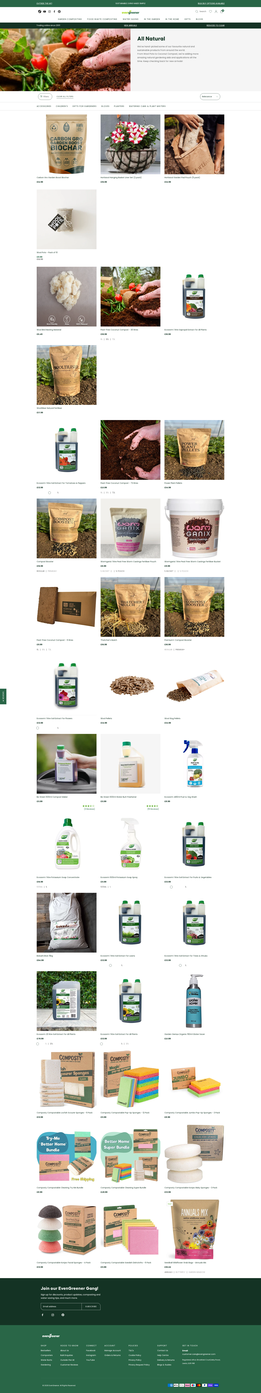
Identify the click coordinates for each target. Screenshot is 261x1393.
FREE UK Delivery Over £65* (130, 3)
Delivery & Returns (166, 1360)
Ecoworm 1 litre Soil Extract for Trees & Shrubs (185, 955)
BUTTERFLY (180, 1272)
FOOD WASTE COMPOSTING (102, 19)
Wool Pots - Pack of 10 (47, 252)
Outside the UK (67, 1360)
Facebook (90, 1351)
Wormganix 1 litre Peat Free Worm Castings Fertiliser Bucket (192, 561)
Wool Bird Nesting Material (49, 329)
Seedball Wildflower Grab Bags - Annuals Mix (185, 1262)
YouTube (90, 1360)
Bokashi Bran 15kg (45, 955)
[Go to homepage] (130, 12)
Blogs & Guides (164, 1365)
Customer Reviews (69, 1365)
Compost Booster (45, 561)
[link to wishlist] (210, 11)
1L (58, 492)
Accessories (44, 106)
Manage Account (112, 1351)
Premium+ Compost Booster (178, 640)
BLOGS (199, 19)
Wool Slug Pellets (172, 718)
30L (107, 339)
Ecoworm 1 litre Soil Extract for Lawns (118, 955)
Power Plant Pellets (173, 483)
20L (51, 1043)
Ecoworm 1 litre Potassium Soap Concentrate (58, 877)
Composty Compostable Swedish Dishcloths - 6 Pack (126, 1262)
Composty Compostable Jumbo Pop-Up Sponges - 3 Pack (192, 1112)
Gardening (46, 1365)
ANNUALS (168, 1272)
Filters (46, 96)
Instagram (91, 1355)
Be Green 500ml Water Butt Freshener (119, 797)
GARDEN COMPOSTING (70, 19)
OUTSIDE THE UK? (44, 3)
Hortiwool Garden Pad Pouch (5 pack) (182, 177)
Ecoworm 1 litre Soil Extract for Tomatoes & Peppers (61, 483)
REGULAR (41, 571)
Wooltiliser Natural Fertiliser (49, 408)
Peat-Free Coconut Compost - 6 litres (55, 640)
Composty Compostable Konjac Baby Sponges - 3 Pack (190, 1187)
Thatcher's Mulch (109, 640)
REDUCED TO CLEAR (216, 25)
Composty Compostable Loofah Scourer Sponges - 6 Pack (64, 1112)
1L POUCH (120, 571)
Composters (47, 1355)
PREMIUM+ (52, 571)
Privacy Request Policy (139, 1365)
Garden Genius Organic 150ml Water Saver (184, 1034)
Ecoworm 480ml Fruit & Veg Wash (180, 797)
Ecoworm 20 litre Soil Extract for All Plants (56, 1034)
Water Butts (46, 1360)
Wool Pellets (106, 718)
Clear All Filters (65, 96)
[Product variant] (49, 493)
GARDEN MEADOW (197, 1272)
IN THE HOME (172, 19)
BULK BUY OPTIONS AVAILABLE (211, 3)
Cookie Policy (135, 1355)
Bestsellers (46, 1351)
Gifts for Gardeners (84, 106)
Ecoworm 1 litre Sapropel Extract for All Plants (185, 329)
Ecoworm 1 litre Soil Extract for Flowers (54, 718)
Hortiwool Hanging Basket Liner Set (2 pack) (121, 177)
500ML (40, 886)
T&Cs (131, 1351)
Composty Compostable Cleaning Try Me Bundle (60, 1187)
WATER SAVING (131, 19)
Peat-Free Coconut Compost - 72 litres (119, 483)
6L (102, 339)
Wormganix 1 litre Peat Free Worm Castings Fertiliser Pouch (128, 561)
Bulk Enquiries (66, 1355)
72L (113, 339)
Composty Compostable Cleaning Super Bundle (123, 1187)
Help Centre (163, 1355)
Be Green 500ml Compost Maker (52, 797)
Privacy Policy (135, 1360)
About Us (64, 1351)
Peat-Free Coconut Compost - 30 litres (119, 329)
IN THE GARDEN (152, 19)
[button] (3, 696)
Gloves (105, 106)
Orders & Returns (112, 1355)
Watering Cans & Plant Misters (147, 106)
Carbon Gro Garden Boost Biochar (53, 177)
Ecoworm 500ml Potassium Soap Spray (119, 877)
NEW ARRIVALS (130, 25)
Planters (119, 106)
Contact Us (162, 1351)
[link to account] (216, 11)
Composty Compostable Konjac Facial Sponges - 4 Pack (64, 1262)
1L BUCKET (105, 571)
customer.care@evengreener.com (198, 1354)
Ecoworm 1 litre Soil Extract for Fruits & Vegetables (188, 877)
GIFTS (187, 19)
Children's (62, 106)
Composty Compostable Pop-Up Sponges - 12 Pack (125, 1112)
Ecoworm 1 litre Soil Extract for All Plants (119, 1034)
